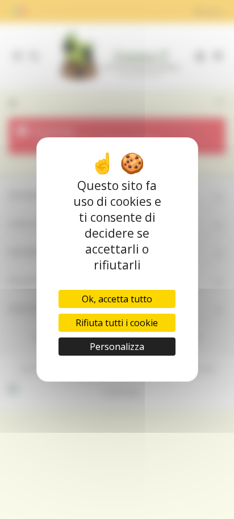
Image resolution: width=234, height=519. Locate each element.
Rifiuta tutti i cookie (117, 323)
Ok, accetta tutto (117, 299)
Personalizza (117, 346)
